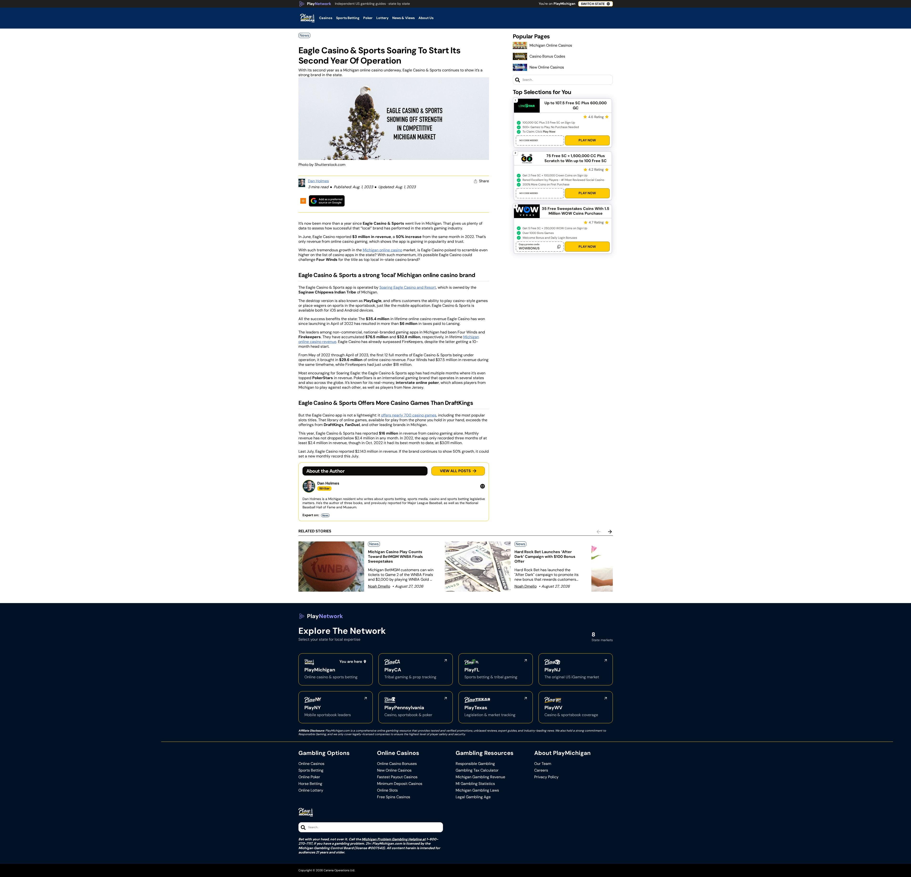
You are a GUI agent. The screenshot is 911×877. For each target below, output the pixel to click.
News (304, 35)
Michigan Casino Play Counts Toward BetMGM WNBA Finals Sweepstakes (395, 556)
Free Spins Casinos (393, 797)
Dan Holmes (318, 180)
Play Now (587, 140)
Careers (541, 770)
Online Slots (387, 790)
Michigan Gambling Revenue (480, 777)
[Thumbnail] (331, 566)
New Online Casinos (546, 67)
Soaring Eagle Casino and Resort (407, 287)
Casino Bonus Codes (547, 56)
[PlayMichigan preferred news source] (327, 200)
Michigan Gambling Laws (477, 790)
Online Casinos (311, 763)
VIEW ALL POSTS (455, 470)
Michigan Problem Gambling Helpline (392, 839)
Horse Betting (310, 783)
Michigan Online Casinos (550, 45)
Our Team (542, 763)
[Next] (610, 532)
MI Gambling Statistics (475, 783)
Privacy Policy (546, 777)
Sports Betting (310, 770)
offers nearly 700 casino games (408, 415)
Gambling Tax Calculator (477, 770)
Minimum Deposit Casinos (399, 783)
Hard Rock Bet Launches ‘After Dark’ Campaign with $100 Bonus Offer (544, 556)
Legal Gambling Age (473, 797)
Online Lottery (310, 790)
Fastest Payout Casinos (397, 777)
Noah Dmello (379, 586)
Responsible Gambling (475, 763)
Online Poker (309, 777)
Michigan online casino (382, 250)
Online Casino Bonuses (397, 763)
